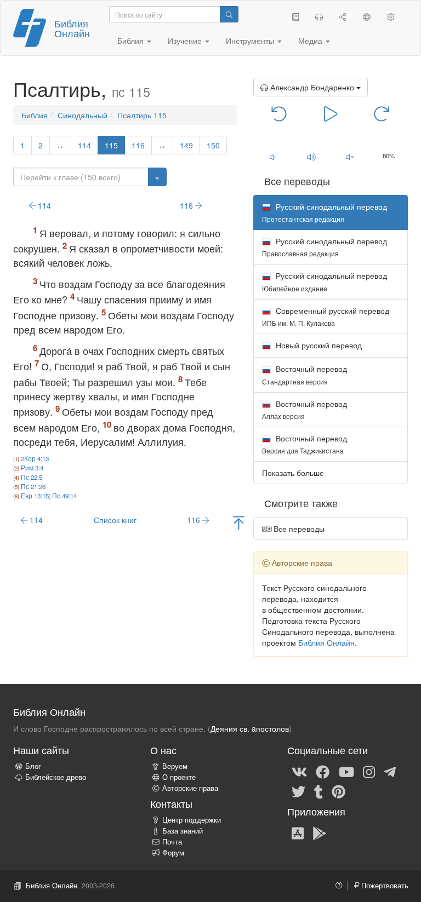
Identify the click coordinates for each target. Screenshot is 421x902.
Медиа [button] (311, 40)
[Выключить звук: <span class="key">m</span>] (350, 156)
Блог (33, 766)
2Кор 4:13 (35, 458)
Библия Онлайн (72, 28)
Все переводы (298, 528)
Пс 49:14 (64, 495)
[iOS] (298, 832)
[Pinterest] (338, 791)
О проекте (179, 777)
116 (138, 145)
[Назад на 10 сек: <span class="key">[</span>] (279, 113)
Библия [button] (131, 40)
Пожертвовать (383, 885)
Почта (172, 842)
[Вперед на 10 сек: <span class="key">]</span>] (382, 113)
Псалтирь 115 (142, 115)
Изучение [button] (186, 40)
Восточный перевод (304, 374)
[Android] (319, 832)
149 (186, 145)
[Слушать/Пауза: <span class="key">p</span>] (330, 113)
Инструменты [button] (251, 40)
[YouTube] (346, 771)
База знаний (182, 831)
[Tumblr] (318, 791)
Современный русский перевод (325, 316)
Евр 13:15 (35, 495)
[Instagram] (369, 771)
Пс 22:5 (31, 477)
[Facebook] (322, 771)
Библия (34, 115)
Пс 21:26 (33, 486)
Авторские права (190, 788)
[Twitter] (298, 791)
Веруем (174, 766)
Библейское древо (55, 777)
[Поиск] (229, 14)
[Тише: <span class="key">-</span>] (272, 156)
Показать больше (293, 472)
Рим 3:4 (32, 467)
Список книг (115, 519)
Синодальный (82, 115)
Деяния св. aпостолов (249, 728)
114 (84, 145)
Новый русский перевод (318, 345)
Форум (173, 853)
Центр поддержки (191, 820)
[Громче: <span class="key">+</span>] (311, 156)
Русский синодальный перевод (324, 246)
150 (213, 145)
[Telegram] (390, 771)
